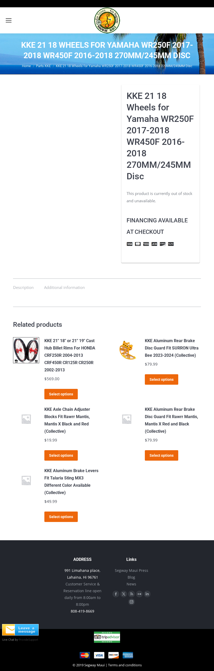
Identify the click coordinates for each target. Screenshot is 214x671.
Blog (131, 577)
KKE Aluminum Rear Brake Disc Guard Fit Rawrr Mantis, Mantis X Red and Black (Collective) (171, 420)
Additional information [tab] (64, 287)
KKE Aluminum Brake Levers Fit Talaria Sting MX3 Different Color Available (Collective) (71, 481)
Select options (61, 394)
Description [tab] (23, 287)
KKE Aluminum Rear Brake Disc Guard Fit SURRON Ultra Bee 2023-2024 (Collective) (172, 348)
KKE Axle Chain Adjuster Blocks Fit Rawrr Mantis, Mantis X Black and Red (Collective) (67, 420)
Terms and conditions (125, 665)
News (131, 583)
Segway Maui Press (131, 570)
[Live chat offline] (20, 634)
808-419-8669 (82, 611)
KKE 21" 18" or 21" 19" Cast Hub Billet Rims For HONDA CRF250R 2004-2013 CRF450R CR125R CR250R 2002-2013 (69, 355)
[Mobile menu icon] (8, 20)
